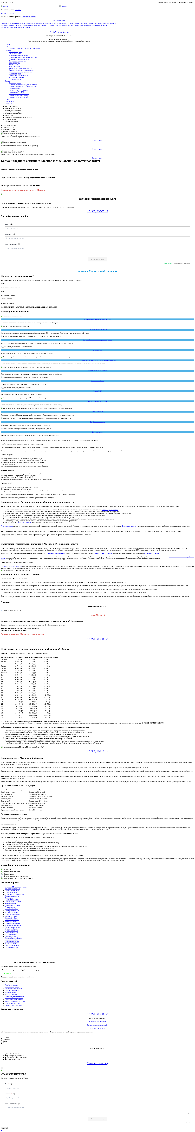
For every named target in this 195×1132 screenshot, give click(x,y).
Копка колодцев (14, 66)
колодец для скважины (43, 25)
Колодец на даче (14, 63)
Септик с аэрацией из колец (18, 97)
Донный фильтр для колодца (19, 59)
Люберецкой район (11, 932)
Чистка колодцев (15, 79)
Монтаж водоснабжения (13, 989)
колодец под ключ (71, 25)
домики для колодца (82, 23)
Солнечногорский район (13, 901)
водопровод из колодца (67, 23)
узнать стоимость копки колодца (32, 23)
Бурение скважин (15, 53)
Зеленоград (9, 898)
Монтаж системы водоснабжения (20, 68)
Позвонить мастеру (97, 1063)
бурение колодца (29, 25)
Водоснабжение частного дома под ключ (23, 57)
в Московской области (28, 17)
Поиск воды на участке (110, 510)
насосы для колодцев (95, 25)
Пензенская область (12, 920)
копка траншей (16, 23)
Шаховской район (11, 892)
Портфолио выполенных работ (97, 1025)
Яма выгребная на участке (14, 998)
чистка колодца (82, 25)
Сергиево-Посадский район (14, 894)
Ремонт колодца (10, 992)
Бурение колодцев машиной (97, 329)
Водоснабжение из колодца (18, 55)
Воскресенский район (12, 927)
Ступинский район (11, 947)
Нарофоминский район (13, 905)
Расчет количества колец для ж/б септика (23, 85)
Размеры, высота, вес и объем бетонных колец (25, 48)
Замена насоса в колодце (17, 61)
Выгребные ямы (14, 88)
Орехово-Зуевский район (13, 938)
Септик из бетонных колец (18, 95)
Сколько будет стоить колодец (11, 566)
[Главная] (5, 6)
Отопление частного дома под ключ (21, 70)
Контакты (8, 103)
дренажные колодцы (58, 25)
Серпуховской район (12, 945)
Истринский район (11, 912)
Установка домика (24, 522)
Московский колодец (8, 13)
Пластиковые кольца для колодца (20, 72)
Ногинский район (11, 934)
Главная (7, 44)
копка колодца (6, 23)
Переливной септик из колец (19, 94)
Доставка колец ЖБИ (12, 990)
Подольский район (11, 940)
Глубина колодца (7, 526)
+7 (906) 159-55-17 (58, 31)
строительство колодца (15, 25)
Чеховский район (11, 918)
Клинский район (11, 903)
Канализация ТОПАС (16, 92)
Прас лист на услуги (97, 1028)
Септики (8, 81)
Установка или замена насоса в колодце (97, 319)
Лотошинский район (12, 890)
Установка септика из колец (14, 996)
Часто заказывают (59, 20)
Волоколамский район (12, 914)
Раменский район (11, 943)
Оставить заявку (97, 140)
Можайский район (11, 909)
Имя (6, 224)
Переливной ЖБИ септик (14, 1000)
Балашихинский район (13, 925)
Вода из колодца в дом (13, 1003)
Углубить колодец (11, 994)
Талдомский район (11, 916)
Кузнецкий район (11, 921)
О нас (7, 46)
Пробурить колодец (11, 985)
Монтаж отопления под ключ (15, 1001)
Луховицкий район (11, 931)
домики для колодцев (96, 23)
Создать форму (168, 263)
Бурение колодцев (15, 52)
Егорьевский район (11, 929)
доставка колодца (24, 27)
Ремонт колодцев (15, 74)
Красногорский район (12, 889)
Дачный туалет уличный (13, 1005)
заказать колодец (12, 27)
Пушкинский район (12, 942)
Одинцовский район (12, 896)
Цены (7, 99)
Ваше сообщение (11, 244)
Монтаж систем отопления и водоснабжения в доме (98, 360)
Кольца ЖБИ (13, 64)
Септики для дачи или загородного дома (23, 86)
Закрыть (4, 1128)
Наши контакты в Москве (97, 1021)
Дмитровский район (12, 900)
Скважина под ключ (12, 987)
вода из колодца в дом (51, 23)
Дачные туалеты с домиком (18, 90)
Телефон (8, 234)
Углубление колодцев (16, 77)
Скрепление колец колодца (18, 75)
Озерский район (10, 936)
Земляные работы (15, 83)
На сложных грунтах (129, 526)
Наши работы (9, 101)
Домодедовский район (13, 923)
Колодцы (8, 50)
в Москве (18, 10)
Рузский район (10, 907)
